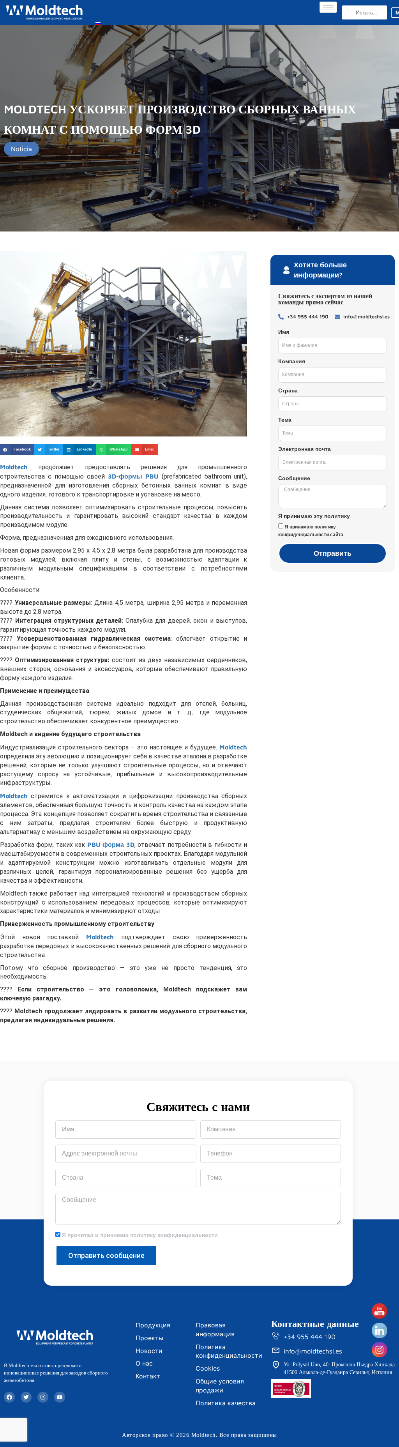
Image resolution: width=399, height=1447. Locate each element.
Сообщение (294, 478)
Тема (284, 420)
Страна (288, 390)
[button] (17, 449)
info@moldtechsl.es (313, 1351)
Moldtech (14, 466)
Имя (283, 332)
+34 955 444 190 (309, 1337)
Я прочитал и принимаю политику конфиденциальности (140, 1235)
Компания (291, 361)
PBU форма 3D (110, 844)
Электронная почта (304, 449)
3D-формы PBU (133, 476)
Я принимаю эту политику (314, 516)
